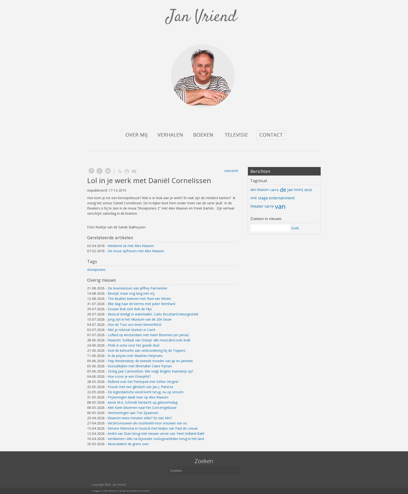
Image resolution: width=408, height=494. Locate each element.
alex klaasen (259, 189)
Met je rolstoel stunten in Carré (131, 329)
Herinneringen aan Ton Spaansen (133, 412)
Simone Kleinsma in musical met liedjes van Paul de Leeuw (153, 428)
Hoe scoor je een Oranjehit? (129, 376)
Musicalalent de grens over (128, 444)
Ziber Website (110, 490)
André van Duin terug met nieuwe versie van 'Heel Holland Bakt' (156, 433)
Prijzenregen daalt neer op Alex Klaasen (138, 397)
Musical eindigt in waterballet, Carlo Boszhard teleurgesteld (153, 314)
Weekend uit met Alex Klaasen (131, 245)
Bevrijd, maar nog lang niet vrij (131, 293)
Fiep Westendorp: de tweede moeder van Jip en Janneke (150, 361)
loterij (298, 189)
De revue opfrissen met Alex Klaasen (136, 251)
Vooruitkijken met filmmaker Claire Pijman (140, 366)
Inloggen (96, 490)
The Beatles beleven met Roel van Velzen (139, 298)
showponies (96, 269)
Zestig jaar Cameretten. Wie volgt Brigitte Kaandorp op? (150, 371)
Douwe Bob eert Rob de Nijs (130, 309)
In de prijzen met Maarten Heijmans (135, 355)
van (280, 206)
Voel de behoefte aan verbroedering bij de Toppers (147, 350)
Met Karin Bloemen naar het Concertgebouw (142, 407)
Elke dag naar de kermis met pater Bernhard (141, 303)
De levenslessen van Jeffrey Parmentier (137, 288)
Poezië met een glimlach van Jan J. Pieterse (140, 387)
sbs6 (308, 189)
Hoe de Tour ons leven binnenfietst (135, 324)
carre (274, 189)
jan (290, 189)
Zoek (295, 228)
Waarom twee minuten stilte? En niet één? (140, 418)
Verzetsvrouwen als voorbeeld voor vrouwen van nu (147, 423)
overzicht (231, 170)
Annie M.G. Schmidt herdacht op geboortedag (142, 402)
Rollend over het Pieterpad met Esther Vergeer (143, 381)
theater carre (262, 206)
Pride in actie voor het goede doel (133, 345)
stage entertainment (276, 198)
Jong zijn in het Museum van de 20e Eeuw (139, 319)
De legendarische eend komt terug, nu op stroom (145, 392)
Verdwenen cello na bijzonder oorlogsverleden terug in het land (156, 438)
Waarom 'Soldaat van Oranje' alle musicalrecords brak (149, 340)
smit (253, 198)
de (283, 189)
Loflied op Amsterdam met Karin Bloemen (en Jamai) (148, 335)
